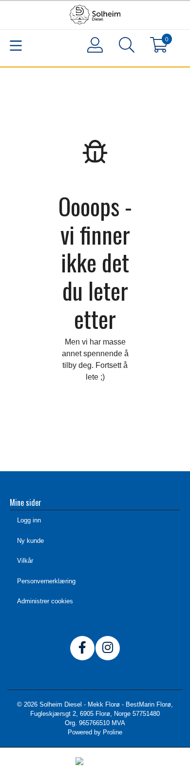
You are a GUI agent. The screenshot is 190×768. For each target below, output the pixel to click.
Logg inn (29, 520)
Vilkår (25, 560)
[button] (126, 47)
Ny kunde (30, 540)
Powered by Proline (95, 732)
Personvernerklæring (46, 581)
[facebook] (82, 648)
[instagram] (107, 648)
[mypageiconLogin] (95, 45)
